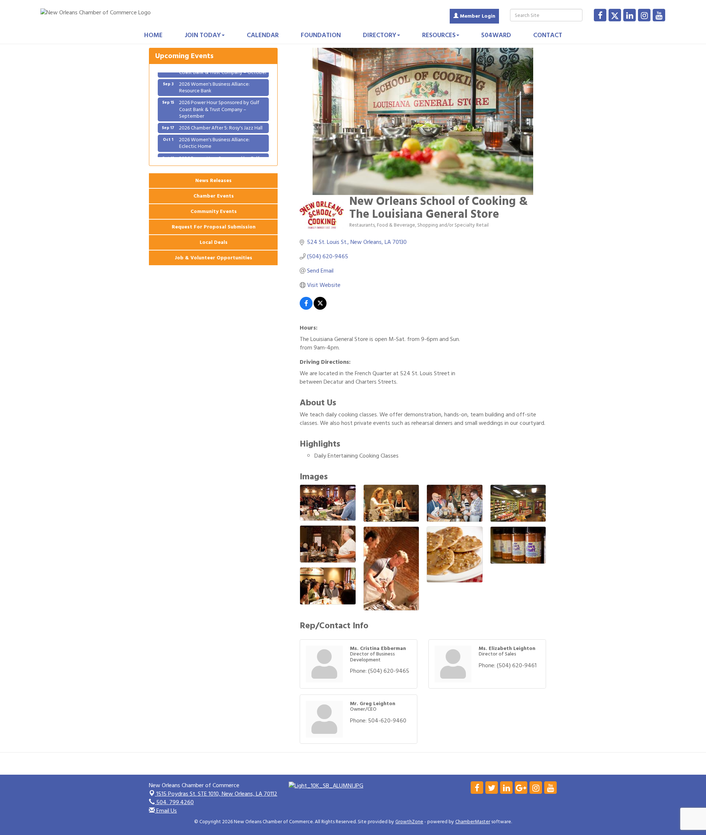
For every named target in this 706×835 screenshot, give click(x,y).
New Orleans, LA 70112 (216, 794)
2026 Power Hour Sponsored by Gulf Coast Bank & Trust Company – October (223, 152)
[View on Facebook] (306, 308)
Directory (379, 35)
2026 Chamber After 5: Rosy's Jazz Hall (221, 118)
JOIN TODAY (203, 35)
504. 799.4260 (174, 802)
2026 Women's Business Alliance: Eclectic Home (214, 133)
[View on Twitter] (320, 308)
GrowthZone (409, 822)
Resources (439, 35)
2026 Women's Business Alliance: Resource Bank (214, 77)
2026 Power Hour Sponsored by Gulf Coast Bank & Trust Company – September (219, 99)
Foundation (321, 35)
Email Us (166, 811)
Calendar (263, 35)
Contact (547, 35)
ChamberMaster (472, 822)
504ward (496, 35)
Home (153, 35)
